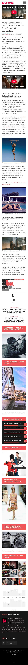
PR (7, 281)
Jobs (14, 662)
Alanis (24, 117)
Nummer (8, 127)
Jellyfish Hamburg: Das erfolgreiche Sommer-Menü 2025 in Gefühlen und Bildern (14, 432)
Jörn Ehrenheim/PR (18, 279)
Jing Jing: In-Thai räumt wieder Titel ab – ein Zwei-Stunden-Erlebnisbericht (14, 440)
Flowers (8, 288)
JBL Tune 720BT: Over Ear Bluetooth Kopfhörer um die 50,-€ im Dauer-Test (14, 423)
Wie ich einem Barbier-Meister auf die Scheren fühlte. (14, 551)
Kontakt (14, 654)
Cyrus (7, 250)
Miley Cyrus (9, 282)
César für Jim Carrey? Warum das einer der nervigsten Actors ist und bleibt (14, 436)
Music (10, 287)
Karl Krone (6, 34)
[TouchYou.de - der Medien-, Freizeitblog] (8, 3)
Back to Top (13, 610)
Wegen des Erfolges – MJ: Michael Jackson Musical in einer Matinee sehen (14, 428)
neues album (5, 290)
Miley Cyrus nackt (15, 288)
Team (14, 657)
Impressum (14, 660)
